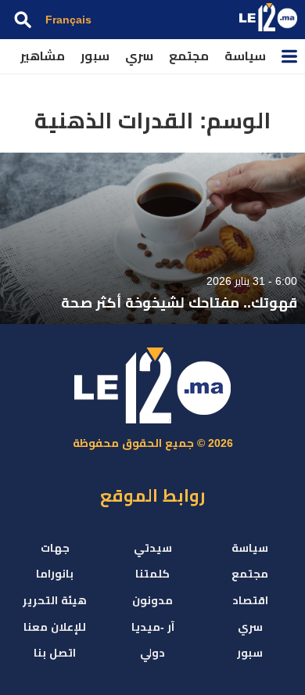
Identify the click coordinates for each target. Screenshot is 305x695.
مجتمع (189, 56)
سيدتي (153, 548)
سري (139, 56)
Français (68, 19)
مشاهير (42, 56)
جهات (55, 548)
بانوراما (55, 573)
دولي (152, 652)
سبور (95, 56)
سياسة (245, 56)
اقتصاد (250, 600)
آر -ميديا (152, 627)
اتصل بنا (55, 652)
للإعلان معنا (54, 627)
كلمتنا (152, 573)
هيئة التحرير (55, 600)
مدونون (152, 600)
